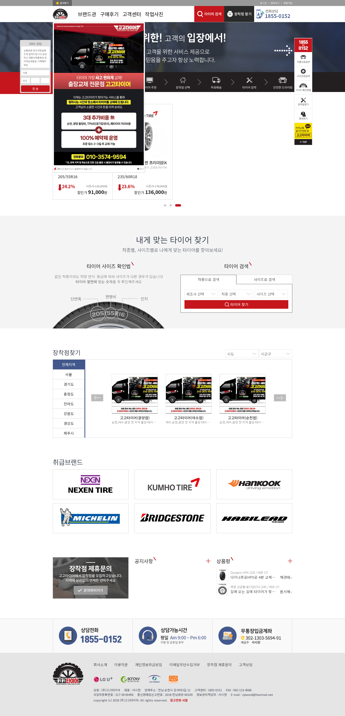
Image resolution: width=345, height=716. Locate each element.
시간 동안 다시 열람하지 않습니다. (75, 169)
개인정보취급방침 (148, 664)
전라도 (69, 403)
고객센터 (132, 14)
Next (282, 51)
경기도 (69, 384)
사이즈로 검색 (264, 279)
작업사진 (154, 14)
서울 (68, 374)
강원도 (69, 413)
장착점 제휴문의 (219, 664)
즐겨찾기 (64, 3)
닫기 (141, 169)
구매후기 (109, 14)
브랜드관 (87, 14)
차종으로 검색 (208, 279)
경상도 (69, 423)
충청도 (69, 394)
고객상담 (246, 664)
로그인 (263, 3)
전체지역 (68, 364)
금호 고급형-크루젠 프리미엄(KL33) (146, 162)
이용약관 (121, 664)
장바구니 (275, 3)
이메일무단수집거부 (184, 664)
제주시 (69, 433)
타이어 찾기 (239, 304)
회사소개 (100, 664)
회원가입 (288, 3)
